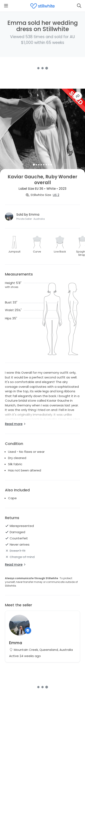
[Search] (79, 6)
